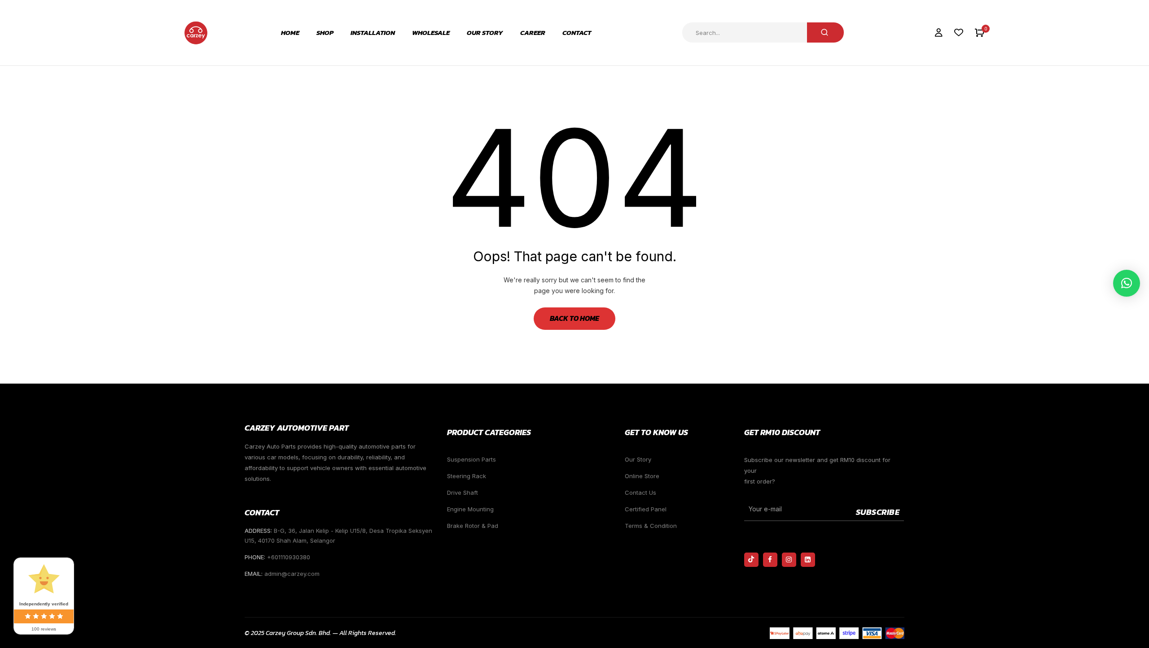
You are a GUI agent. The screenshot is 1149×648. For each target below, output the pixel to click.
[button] (979, 33)
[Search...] (825, 32)
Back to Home (574, 318)
